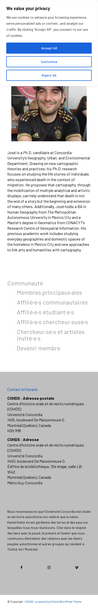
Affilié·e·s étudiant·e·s (45, 312)
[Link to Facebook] (21, 567)
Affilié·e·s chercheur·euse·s (52, 321)
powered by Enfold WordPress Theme (58, 601)
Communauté (25, 283)
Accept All (49, 48)
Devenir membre (38, 348)
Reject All (49, 75)
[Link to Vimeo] (76, 567)
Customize (49, 61)
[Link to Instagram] (49, 567)
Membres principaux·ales (49, 292)
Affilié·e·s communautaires (52, 302)
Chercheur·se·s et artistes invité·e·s (50, 335)
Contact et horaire (22, 389)
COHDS (29, 601)
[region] (49, 43)
